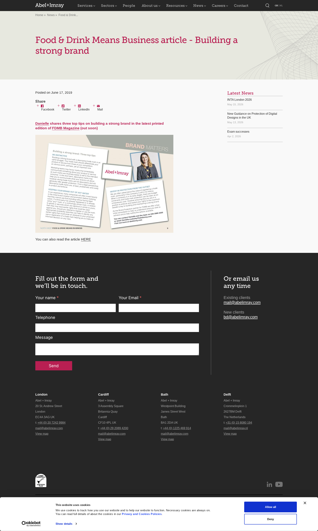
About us (150, 5)
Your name (47, 297)
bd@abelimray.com (241, 317)
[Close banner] (305, 503)
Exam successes (238, 131)
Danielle (42, 123)
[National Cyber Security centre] (40, 480)
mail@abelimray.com (242, 302)
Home (39, 15)
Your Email (130, 297)
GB (276, 5)
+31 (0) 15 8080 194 (239, 422)
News (198, 5)
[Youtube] (279, 484)
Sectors (107, 5)
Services (85, 5)
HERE (86, 239)
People (129, 5)
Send (54, 365)
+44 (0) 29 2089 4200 (114, 428)
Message (44, 337)
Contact (241, 5)
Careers (218, 5)
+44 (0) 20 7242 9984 (52, 422)
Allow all (270, 506)
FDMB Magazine (66, 128)
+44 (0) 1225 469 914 (177, 428)
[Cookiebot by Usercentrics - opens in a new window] (31, 524)
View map (41, 433)
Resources (175, 5)
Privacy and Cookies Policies (142, 514)
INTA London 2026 (239, 99)
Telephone (45, 317)
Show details (64, 523)
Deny (270, 518)
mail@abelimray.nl (236, 428)
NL (281, 5)
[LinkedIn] (269, 484)
